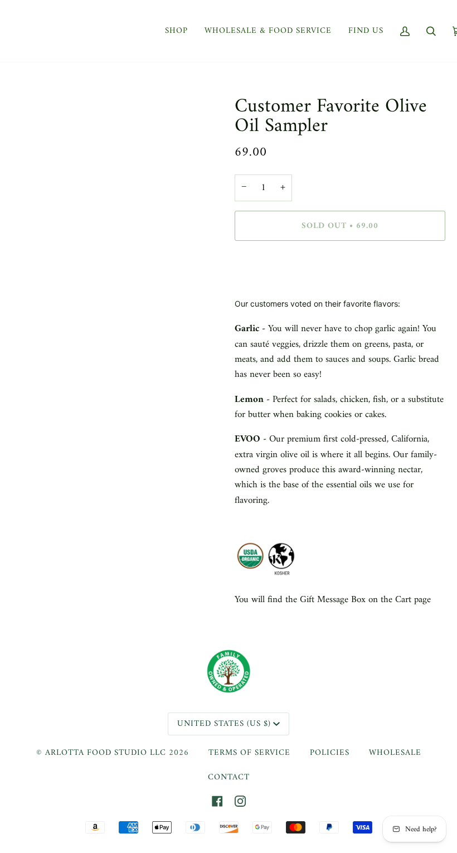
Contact (229, 777)
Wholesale (395, 752)
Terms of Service (249, 752)
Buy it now (340, 272)
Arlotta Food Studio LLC (105, 752)
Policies (329, 752)
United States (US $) (224, 723)
